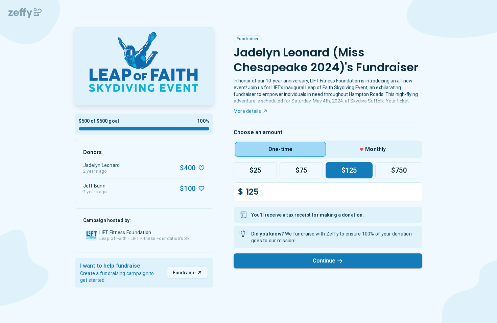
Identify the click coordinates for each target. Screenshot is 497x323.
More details (247, 111)
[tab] (280, 149)
